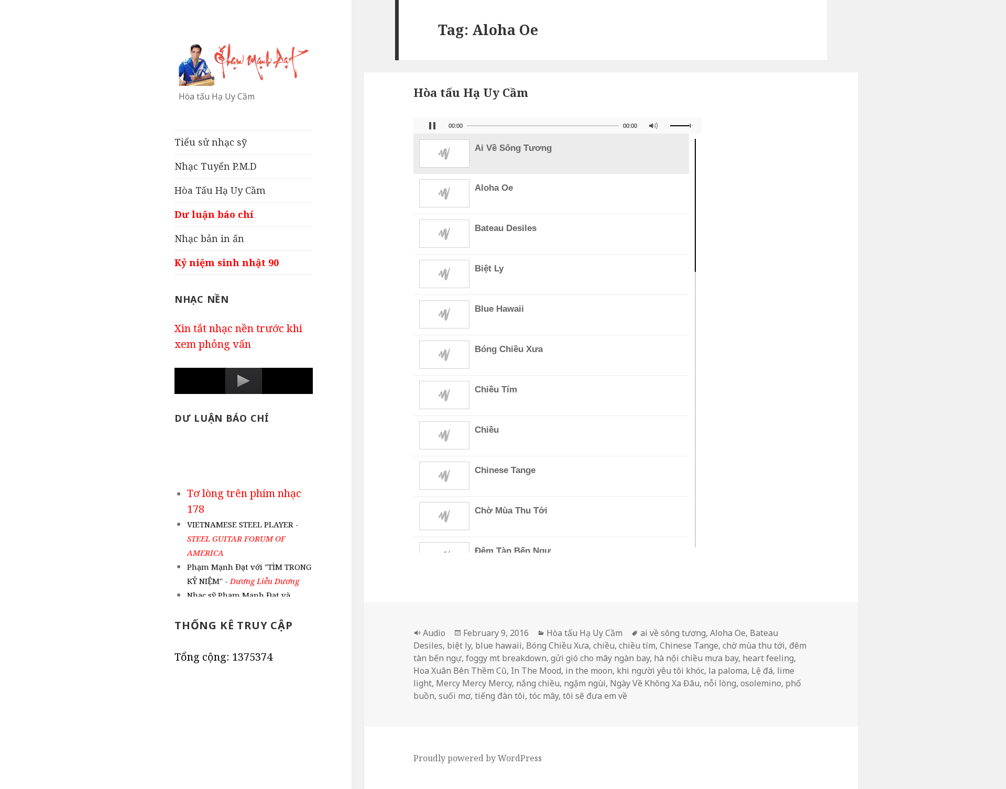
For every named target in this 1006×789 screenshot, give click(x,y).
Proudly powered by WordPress (477, 758)
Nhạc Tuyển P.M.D (215, 166)
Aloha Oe (728, 633)
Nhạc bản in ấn (209, 238)
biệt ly (459, 645)
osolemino (760, 683)
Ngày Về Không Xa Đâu (654, 683)
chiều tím (637, 645)
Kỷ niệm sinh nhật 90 (226, 262)
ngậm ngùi (585, 683)
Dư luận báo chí (214, 214)
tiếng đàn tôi (500, 696)
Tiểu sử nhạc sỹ (210, 142)
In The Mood (536, 670)
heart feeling (768, 658)
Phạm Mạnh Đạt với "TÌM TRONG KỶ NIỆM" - (249, 571)
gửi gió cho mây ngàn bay (600, 658)
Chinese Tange (689, 645)
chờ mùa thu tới (754, 645)
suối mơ (455, 696)
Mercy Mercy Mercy (474, 683)
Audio (434, 633)
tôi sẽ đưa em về (595, 696)
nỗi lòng (720, 683)
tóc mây (544, 696)
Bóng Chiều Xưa (557, 645)
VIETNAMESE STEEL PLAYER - (243, 536)
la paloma (727, 670)
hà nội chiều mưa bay (696, 658)
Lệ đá (762, 670)
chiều (604, 645)
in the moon (589, 670)
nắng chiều (538, 683)
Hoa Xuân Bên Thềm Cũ (460, 670)
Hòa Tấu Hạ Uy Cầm (220, 190)
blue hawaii (498, 645)
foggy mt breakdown (506, 658)
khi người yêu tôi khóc (660, 670)
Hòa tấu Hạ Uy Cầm (470, 92)
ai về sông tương (673, 633)
